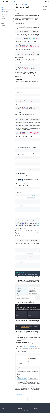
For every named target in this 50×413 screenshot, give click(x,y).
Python (11, 1)
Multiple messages (5, 11)
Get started (3, 5)
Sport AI (19, 408)
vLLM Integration (5, 14)
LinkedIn (35, 408)
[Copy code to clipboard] (39, 31)
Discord (35, 407)
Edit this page (19, 394)
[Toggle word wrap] (37, 31)
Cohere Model (45, 6)
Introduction (3, 4)
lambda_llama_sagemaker (29, 346)
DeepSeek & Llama (5, 13)
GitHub (46, 1)
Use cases (3, 21)
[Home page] (16, 4)
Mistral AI (44, 7)
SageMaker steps (23, 180)
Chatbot (2, 7)
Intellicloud (3, 25)
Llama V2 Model (45, 10)
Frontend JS (3, 23)
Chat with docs (4, 16)
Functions (3, 20)
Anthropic (44, 9)
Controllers (3, 18)
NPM (14, 1)
